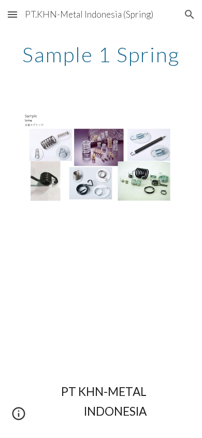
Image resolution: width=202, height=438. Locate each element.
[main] (101, 54)
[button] (12, 14)
